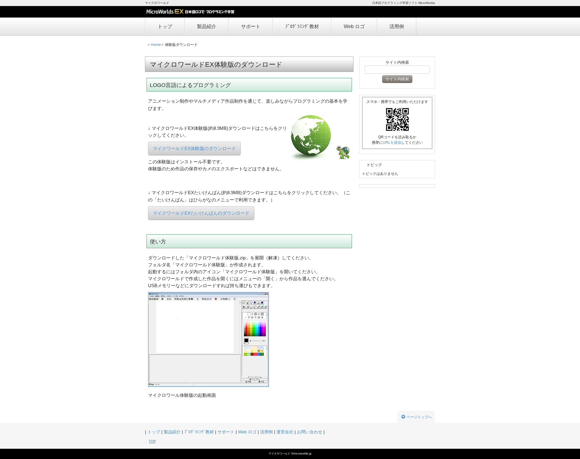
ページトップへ (419, 417)
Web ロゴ (354, 26)
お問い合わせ (309, 431)
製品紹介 (206, 26)
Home (156, 45)
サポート (250, 26)
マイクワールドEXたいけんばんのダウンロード (201, 213)
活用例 (396, 26)
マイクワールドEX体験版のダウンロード (194, 148)
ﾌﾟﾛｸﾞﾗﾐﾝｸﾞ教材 (302, 26)
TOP (152, 441)
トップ (165, 26)
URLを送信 (392, 142)
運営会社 (284, 431)
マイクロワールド (280, 453)
